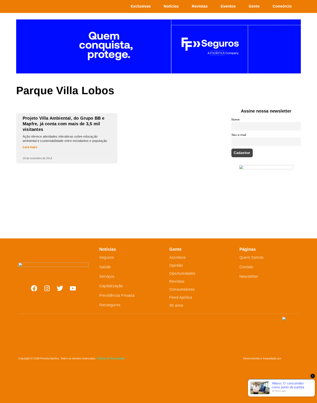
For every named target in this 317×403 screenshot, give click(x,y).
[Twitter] (60, 288)
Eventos (228, 6)
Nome (235, 119)
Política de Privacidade (111, 358)
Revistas (200, 6)
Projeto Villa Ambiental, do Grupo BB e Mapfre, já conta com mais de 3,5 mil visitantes (64, 124)
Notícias (171, 6)
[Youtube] (73, 288)
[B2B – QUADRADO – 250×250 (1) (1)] (266, 168)
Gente (254, 6)
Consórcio (282, 6)
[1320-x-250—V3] (158, 72)
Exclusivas (141, 6)
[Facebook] (34, 288)
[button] (298, 6)
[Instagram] (47, 288)
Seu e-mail (238, 134)
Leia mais (30, 147)
